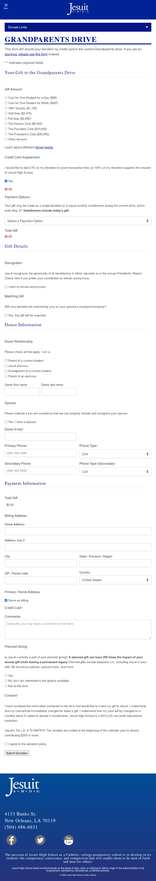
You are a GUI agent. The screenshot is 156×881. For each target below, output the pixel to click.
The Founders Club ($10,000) (27, 129)
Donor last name (52, 384)
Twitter (39, 840)
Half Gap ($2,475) (20, 113)
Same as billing (18, 600)
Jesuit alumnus (18, 366)
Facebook (11, 840)
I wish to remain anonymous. (27, 287)
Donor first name (16, 384)
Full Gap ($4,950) (19, 118)
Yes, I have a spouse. (22, 422)
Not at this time (18, 686)
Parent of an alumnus (22, 376)
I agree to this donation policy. (27, 744)
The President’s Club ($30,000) (28, 134)
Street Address (15, 524)
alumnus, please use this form (26, 54)
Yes (10, 181)
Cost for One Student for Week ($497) (33, 103)
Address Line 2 (15, 540)
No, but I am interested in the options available (38, 681)
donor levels (44, 147)
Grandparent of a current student (29, 371)
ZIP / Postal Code (16, 573)
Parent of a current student (25, 360)
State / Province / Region (95, 556)
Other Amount (17, 139)
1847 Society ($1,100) (22, 108)
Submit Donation (17, 753)
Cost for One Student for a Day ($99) (32, 98)
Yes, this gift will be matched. (27, 315)
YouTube (68, 840)
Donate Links (17, 27)
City (7, 556)
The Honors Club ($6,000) (25, 124)
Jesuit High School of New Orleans (78, 9)
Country (84, 572)
